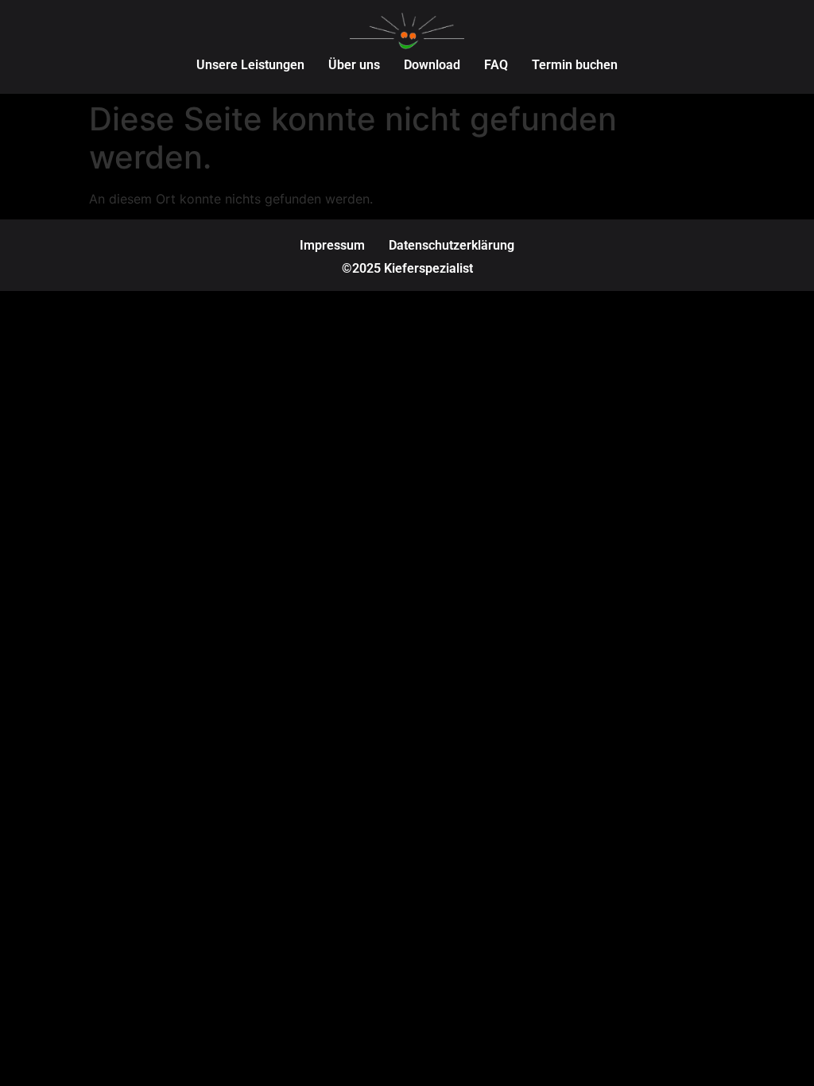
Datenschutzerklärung (451, 245)
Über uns (354, 64)
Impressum (332, 245)
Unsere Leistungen (250, 64)
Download (432, 64)
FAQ (496, 64)
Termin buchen (575, 64)
